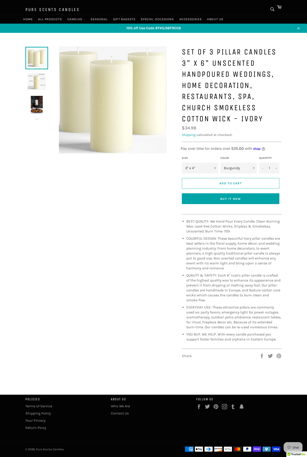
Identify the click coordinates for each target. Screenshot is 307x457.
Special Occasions (155, 19)
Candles (75, 19)
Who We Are (120, 406)
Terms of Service (38, 406)
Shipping (189, 135)
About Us (214, 19)
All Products (48, 19)
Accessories (189, 19)
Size (185, 158)
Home (27, 19)
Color (224, 158)
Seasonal (98, 19)
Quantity (265, 158)
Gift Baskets (122, 19)
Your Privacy (35, 420)
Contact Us (120, 413)
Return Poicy (35, 427)
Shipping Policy (38, 413)
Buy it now (230, 198)
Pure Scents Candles (52, 9)
